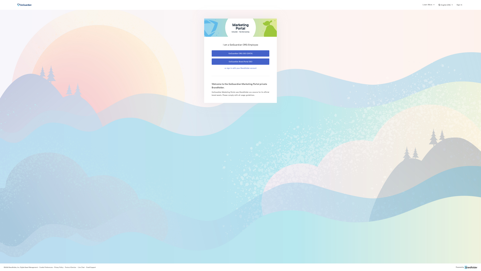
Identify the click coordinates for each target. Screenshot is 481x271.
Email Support (91, 267)
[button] (446, 5)
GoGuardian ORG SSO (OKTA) (240, 53)
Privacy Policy (58, 267)
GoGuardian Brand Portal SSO (240, 61)
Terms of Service (70, 267)
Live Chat (81, 267)
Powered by (460, 267)
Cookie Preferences (46, 267)
